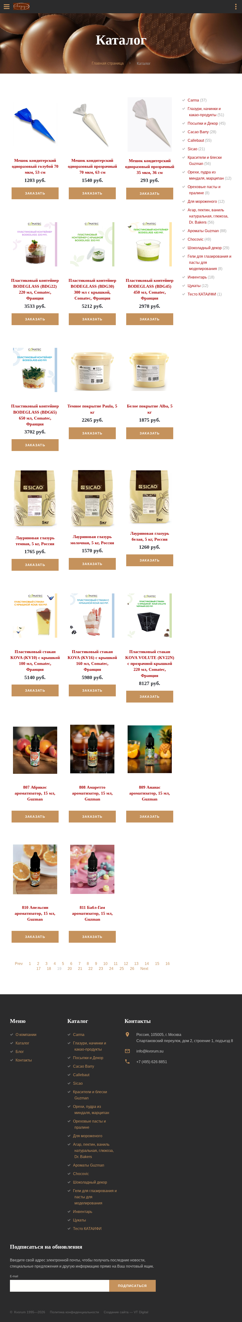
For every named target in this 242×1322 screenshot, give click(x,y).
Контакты (24, 1060)
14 (147, 964)
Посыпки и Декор (206, 123)
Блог (20, 1052)
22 (90, 969)
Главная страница (108, 63)
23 (101, 969)
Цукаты (198, 286)
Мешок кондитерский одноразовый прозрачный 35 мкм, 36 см (149, 166)
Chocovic (199, 239)
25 (122, 969)
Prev (19, 964)
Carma (197, 100)
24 (111, 969)
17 (38, 969)
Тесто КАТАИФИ (205, 294)
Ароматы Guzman (207, 231)
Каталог (22, 1043)
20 (70, 969)
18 (49, 969)
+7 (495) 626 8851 (151, 1062)
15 (157, 964)
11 (116, 964)
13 (136, 964)
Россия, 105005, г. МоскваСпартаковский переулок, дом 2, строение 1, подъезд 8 (184, 1038)
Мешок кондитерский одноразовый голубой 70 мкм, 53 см (35, 166)
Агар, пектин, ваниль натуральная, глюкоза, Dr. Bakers (208, 216)
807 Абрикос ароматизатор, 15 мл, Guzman (35, 793)
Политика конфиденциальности (74, 1312)
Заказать (35, 193)
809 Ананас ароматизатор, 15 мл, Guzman (149, 793)
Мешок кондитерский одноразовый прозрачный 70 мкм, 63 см (92, 166)
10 (105, 964)
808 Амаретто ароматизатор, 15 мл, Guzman (92, 793)
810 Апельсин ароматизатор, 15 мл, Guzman (35, 913)
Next (144, 969)
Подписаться (132, 1286)
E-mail (14, 1276)
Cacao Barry (202, 132)
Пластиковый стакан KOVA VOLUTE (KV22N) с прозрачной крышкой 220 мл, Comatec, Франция (149, 663)
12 (126, 964)
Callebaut (200, 140)
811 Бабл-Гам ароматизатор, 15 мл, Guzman (92, 913)
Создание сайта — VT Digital (126, 1312)
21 (80, 969)
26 (132, 969)
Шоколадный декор (208, 248)
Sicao (196, 149)
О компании (26, 1035)
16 (167, 964)
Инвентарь (201, 277)
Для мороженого (206, 201)
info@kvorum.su (150, 1051)
